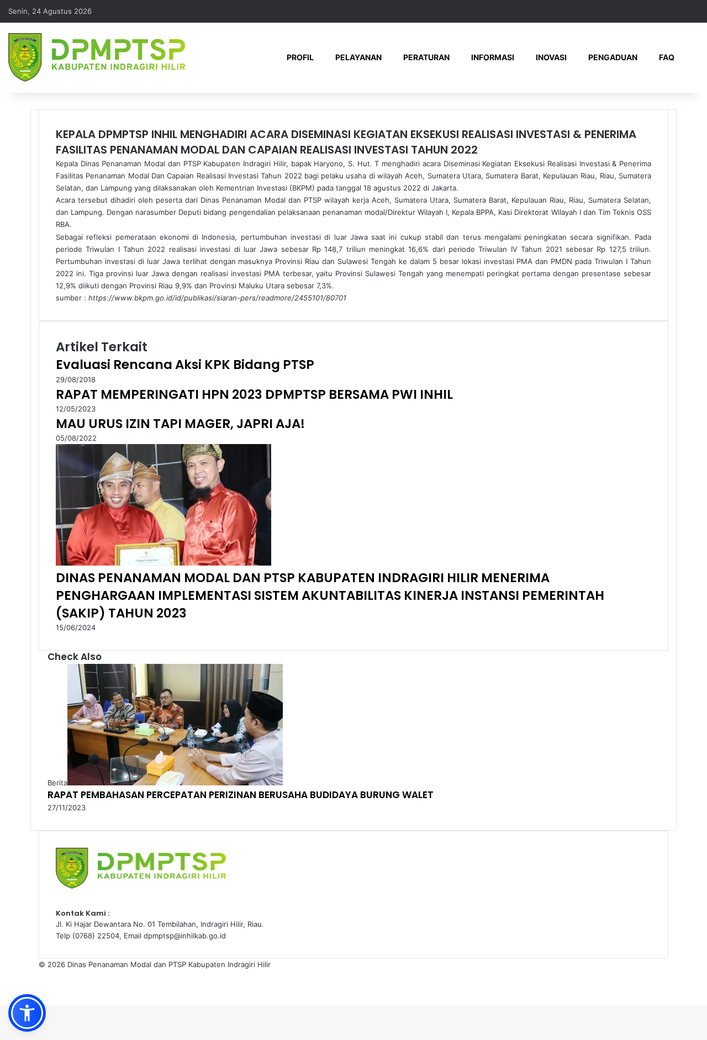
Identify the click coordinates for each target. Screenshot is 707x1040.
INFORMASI (492, 57)
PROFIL (300, 57)
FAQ (666, 57)
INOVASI (551, 57)
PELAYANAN (358, 57)
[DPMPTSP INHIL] (96, 57)
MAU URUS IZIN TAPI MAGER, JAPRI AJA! (180, 423)
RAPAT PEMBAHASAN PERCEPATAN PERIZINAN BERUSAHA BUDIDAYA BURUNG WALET (241, 794)
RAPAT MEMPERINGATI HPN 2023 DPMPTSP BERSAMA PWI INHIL (254, 394)
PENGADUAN (612, 57)
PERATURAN (426, 57)
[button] (27, 1013)
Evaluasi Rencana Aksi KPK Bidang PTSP (185, 364)
